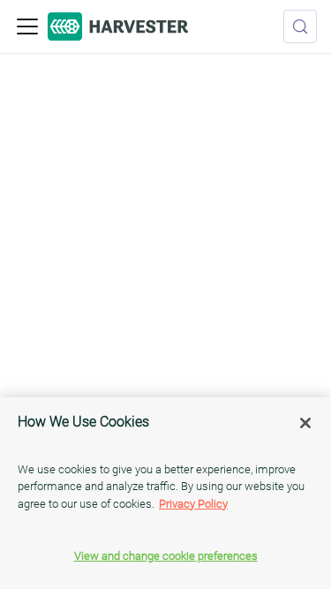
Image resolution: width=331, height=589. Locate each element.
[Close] (305, 423)
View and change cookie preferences (166, 556)
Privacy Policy (193, 503)
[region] (165, 493)
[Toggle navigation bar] (27, 26)
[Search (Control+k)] (300, 26)
